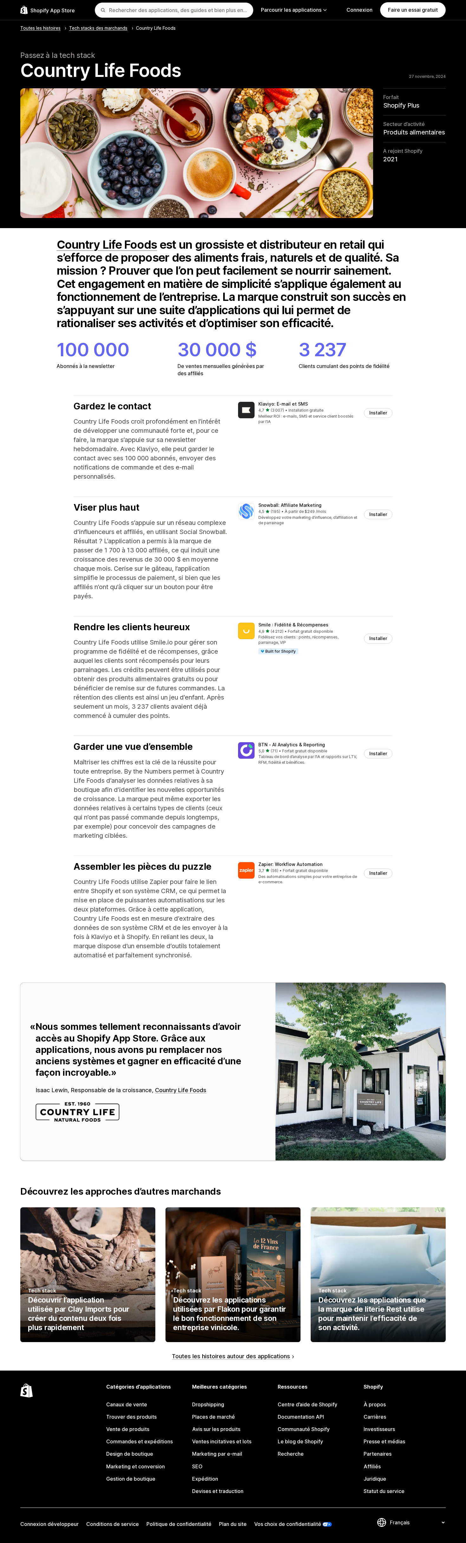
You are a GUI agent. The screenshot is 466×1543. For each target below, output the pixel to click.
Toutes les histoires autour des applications (231, 1356)
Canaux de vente (126, 1404)
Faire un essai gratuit (413, 10)
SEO (197, 1466)
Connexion (359, 10)
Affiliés (372, 1466)
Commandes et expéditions (139, 1441)
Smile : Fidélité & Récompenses (293, 624)
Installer (378, 412)
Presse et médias (384, 1441)
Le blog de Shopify (300, 1441)
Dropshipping (208, 1404)
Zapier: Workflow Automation (290, 864)
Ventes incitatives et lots (221, 1441)
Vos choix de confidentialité (287, 1524)
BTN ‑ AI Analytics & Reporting (291, 744)
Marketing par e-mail (217, 1454)
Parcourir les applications (291, 10)
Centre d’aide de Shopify (307, 1404)
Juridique (375, 1479)
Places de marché (213, 1417)
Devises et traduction (217, 1491)
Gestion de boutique (130, 1479)
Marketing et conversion (135, 1466)
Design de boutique (129, 1454)
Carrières (375, 1417)
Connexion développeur (49, 1524)
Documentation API (301, 1417)
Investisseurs (379, 1429)
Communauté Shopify (304, 1429)
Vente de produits (127, 1429)
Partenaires (378, 1454)
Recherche (291, 1454)
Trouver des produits (131, 1417)
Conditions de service (112, 1524)
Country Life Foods (107, 245)
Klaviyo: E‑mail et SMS (283, 404)
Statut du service (384, 1491)
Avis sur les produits (216, 1429)
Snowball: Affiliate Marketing (289, 505)
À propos (375, 1404)
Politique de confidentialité (178, 1524)
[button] (315, 413)
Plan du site (233, 1524)
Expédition (205, 1479)
